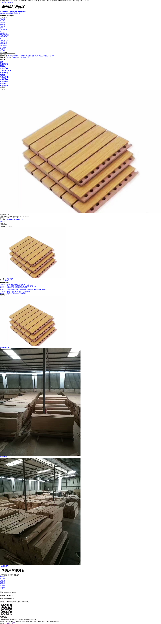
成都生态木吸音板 (13, 56)
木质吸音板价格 (4, 566)
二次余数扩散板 (4, 35)
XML (1, 589)
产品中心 (2, 26)
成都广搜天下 (11, 623)
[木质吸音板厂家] (33, 345)
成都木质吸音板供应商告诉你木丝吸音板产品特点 (18, 286)
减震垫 (2, 38)
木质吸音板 (3, 42)
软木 (1, 28)
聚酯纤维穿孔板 (39, 56)
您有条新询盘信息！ (8, 2)
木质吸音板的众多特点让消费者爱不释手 (15, 284)
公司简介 (2, 22)
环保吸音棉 (3, 36)
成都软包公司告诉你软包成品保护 (13, 287)
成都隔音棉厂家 (49, 56)
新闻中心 (2, 24)
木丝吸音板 (3, 43)
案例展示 (2, 49)
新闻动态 (2, 582)
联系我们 (2, 50)
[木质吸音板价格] (40, 564)
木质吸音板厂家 (24, 57)
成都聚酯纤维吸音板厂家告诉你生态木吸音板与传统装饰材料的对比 (23, 289)
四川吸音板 (22, 56)
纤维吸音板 (3, 47)
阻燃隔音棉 (3, 29)
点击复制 (20, 619)
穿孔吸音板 (3, 45)
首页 (8, 57)
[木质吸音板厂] (40, 455)
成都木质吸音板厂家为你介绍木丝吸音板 (15, 291)
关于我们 (2, 21)
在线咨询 (2, 221)
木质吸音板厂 (9, 279)
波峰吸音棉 (3, 33)
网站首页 (2, 19)
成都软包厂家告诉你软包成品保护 (13, 293)
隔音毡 (2, 31)
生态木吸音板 (4, 40)
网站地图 (2, 587)
